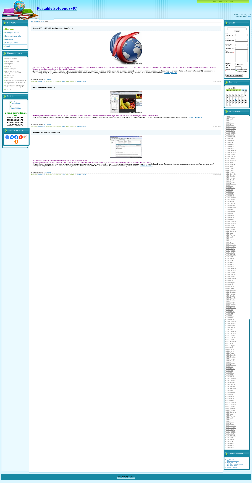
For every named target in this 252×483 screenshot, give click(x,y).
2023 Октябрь (231, 380)
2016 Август (230, 288)
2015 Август (230, 266)
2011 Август (230, 172)
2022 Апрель (230, 345)
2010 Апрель (230, 140)
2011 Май (229, 166)
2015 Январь (230, 252)
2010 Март (229, 138)
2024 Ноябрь (230, 406)
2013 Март (229, 209)
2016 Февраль (231, 278)
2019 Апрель (230, 312)
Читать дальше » (170, 73)
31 (230, 105)
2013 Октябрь (231, 223)
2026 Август (230, 447)
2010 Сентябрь (231, 150)
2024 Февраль (231, 388)
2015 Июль (230, 264)
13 (239, 97)
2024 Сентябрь (231, 402)
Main (214, 1)
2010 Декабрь (230, 156)
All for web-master (233, 461)
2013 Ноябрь (230, 225)
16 (227, 100)
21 (242, 100)
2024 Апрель (230, 392)
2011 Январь (230, 158)
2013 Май (229, 213)
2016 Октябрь (231, 292)
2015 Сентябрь (231, 268)
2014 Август (230, 243)
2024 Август (230, 400)
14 (242, 97)
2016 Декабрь (230, 296)
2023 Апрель (230, 369)
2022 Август (230, 353)
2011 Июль (229, 170)
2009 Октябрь (231, 129)
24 (230, 102)
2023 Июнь (230, 372)
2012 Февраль (231, 184)
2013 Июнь (230, 215)
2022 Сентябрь (231, 355)
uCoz (133, 478)
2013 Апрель (230, 211)
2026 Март (229, 437)
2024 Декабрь (230, 408)
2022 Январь (230, 339)
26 (236, 102)
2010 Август (230, 148)
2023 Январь (230, 363)
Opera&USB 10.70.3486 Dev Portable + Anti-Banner (53, 28)
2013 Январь (230, 205)
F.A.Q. (7, 89)
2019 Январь (230, 306)
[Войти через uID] (7, 137)
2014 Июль (230, 241)
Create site (230, 459)
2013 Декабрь (230, 227)
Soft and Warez (10, 61)
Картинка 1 (47, 79)
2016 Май (229, 284)
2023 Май (229, 371)
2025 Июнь (230, 420)
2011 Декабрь (230, 180)
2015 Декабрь (230, 274)
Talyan (63, 81)
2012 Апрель (230, 188)
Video (7, 64)
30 (227, 105)
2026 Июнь (230, 443)
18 (233, 100)
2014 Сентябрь (231, 245)
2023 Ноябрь (230, 382)
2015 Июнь (230, 262)
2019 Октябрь (231, 323)
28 (242, 102)
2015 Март (229, 256)
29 (245, 102)
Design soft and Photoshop (14, 83)
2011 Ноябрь (230, 178)
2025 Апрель (230, 416)
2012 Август (230, 195)
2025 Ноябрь (230, 430)
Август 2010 (232, 88)
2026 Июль (230, 445)
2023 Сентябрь (231, 378)
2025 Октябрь (231, 428)
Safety (7, 66)
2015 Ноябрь (230, 272)
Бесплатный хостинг (124, 478)
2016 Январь (230, 276)
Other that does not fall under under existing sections (14, 86)
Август (42, 21)
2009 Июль (230, 123)
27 (239, 102)
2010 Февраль (231, 136)
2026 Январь (230, 433)
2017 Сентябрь (231, 298)
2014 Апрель (230, 235)
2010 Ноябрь (230, 154)
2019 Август (230, 319)
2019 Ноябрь (230, 325)
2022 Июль (230, 351)
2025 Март (229, 414)
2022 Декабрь (230, 361)
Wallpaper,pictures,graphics (14, 80)
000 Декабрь (230, 117)
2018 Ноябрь (230, 302)
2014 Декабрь (230, 251)
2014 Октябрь (231, 247)
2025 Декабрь (230, 432)
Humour (7, 78)
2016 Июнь (230, 286)
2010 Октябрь (231, 152)
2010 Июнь (230, 144)
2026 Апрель (230, 439)
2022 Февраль (231, 341)
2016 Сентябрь (231, 290)
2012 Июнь (230, 192)
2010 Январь (230, 134)
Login (231, 1)
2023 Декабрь (230, 384)
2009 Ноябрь (230, 131)
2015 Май (229, 260)
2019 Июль (230, 317)
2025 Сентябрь (231, 426)
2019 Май (229, 313)
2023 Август (230, 376)
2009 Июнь (230, 121)
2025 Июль (230, 422)
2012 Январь (230, 182)
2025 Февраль (231, 412)
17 (230, 100)
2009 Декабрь (230, 133)
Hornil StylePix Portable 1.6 (44, 88)
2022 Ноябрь (230, 359)
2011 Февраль (231, 160)
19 (236, 100)
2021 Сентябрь (231, 331)
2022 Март (229, 343)
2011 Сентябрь (231, 174)
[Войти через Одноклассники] (16, 142)
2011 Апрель (230, 164)
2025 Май (229, 418)
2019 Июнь (230, 315)
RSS (249, 16)
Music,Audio (9, 69)
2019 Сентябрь (231, 321)
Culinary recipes (232, 467)
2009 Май (229, 119)
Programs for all (232, 462)
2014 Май (229, 237)
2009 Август (230, 125)
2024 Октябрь (231, 404)
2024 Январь (230, 386)
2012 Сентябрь (231, 197)
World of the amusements (235, 464)
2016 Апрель (230, 282)
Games (7, 75)
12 (236, 97)
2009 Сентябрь (231, 127)
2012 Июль (230, 193)
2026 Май (229, 441)
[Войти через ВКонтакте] (12, 137)
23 (227, 102)
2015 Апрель (230, 258)
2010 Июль (230, 146)
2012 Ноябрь (230, 201)
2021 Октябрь (231, 333)
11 (233, 97)
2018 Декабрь (230, 304)
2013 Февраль (231, 207)
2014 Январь (230, 229)
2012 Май (229, 190)
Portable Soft (9, 59)
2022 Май (229, 347)
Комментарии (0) (81, 81)
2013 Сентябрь (231, 221)
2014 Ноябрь (230, 249)
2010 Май (229, 142)
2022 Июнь (230, 349)
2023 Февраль (231, 365)
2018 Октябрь (231, 300)
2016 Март (229, 280)
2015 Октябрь (231, 270)
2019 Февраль (231, 308)
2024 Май (229, 394)
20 (239, 100)
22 (245, 100)
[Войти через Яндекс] (21, 137)
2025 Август (230, 424)
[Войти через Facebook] (16, 137)
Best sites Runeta (232, 465)
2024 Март (229, 390)
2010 (37, 21)
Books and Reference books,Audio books (12, 72)
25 (233, 102)
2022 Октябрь (231, 357)
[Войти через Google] (25, 137)
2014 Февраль (231, 231)
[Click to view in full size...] (126, 64)
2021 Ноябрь (230, 335)
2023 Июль (230, 374)
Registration (223, 1)
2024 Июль (230, 398)
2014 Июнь (230, 239)
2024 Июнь (230, 396)
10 (230, 97)
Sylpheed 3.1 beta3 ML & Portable (46, 132)
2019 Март (229, 310)
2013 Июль (230, 217)
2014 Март (229, 233)
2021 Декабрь (230, 337)
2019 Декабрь (230, 327)
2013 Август (230, 219)
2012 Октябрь (231, 199)
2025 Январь (230, 410)
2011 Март (229, 162)
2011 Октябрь (230, 176)
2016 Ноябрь (230, 294)
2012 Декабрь (230, 203)
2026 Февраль (231, 435)
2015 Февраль (231, 254)
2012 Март (229, 186)
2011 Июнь (229, 168)
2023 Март (229, 367)
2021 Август (230, 329)
